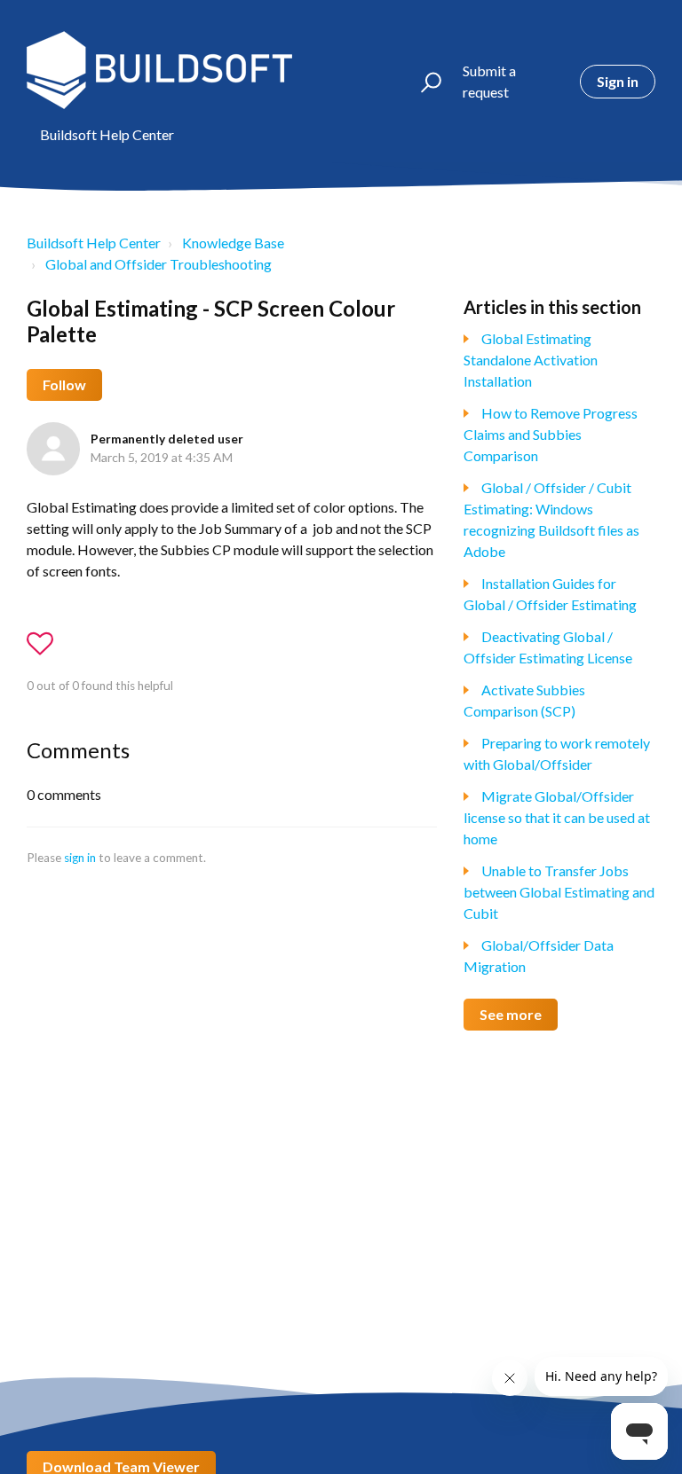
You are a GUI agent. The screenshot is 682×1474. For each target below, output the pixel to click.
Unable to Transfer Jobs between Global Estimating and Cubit (559, 891)
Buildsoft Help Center (94, 242)
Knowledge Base (233, 242)
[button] (423, 81)
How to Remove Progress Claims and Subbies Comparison (551, 434)
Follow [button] (64, 384)
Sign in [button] (617, 81)
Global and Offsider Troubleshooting (158, 263)
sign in (80, 858)
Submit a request (489, 81)
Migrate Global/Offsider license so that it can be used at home (557, 817)
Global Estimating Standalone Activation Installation (531, 359)
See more (511, 1014)
